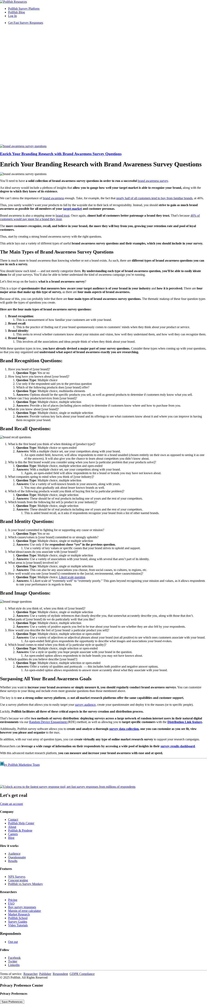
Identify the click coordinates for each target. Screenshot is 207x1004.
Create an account (11, 804)
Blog (11, 837)
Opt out (13, 941)
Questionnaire (17, 857)
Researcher (30, 974)
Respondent (60, 974)
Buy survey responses (22, 907)
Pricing (12, 900)
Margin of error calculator (24, 910)
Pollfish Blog (16, 12)
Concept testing (18, 880)
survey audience (85, 704)
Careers (13, 834)
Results (12, 861)
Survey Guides (17, 921)
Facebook (14, 957)
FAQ (11, 903)
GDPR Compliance (82, 974)
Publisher (45, 974)
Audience (14, 853)
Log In (12, 16)
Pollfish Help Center (21, 823)
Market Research (19, 914)
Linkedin (14, 965)
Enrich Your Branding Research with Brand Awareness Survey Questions (60, 154)
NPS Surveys (16, 876)
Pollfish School (17, 918)
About (12, 827)
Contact (13, 819)
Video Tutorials (18, 925)
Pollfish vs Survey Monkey (25, 884)
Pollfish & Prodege (20, 830)
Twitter (12, 961)
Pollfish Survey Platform (23, 8)
